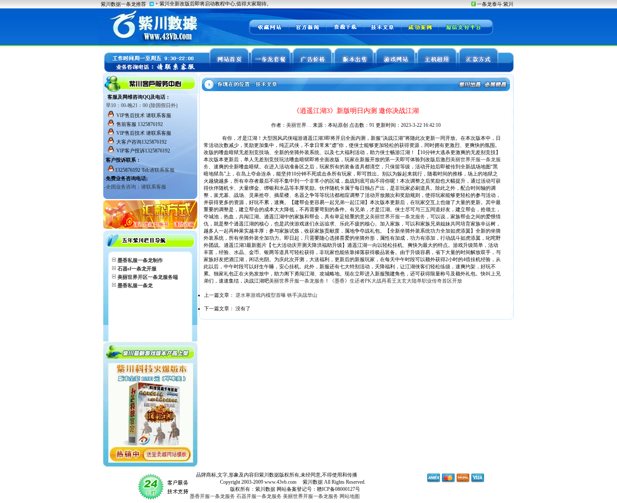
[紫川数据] (268, 34)
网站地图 (350, 496)
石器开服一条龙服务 (259, 496)
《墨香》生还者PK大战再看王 (363, 281)
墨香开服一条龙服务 (212, 496)
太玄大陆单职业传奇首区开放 (429, 281)
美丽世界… (298, 125)
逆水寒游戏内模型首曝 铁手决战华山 (276, 295)
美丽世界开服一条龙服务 (397, 217)
